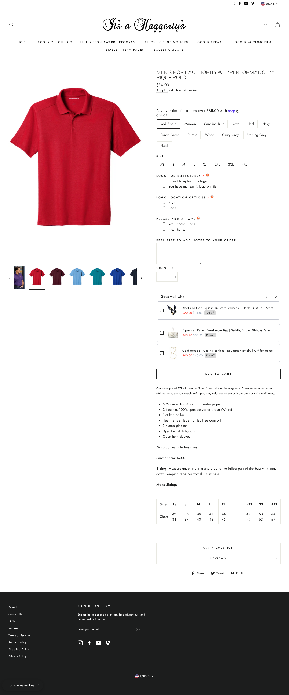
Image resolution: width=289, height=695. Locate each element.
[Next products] (276, 297)
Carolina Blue (214, 123)
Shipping (162, 90)
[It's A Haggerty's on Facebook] (89, 642)
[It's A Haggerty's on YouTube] (98, 642)
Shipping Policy (18, 649)
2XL (217, 164)
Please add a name (176, 219)
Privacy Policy (17, 656)
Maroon (190, 123)
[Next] (139, 278)
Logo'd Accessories (252, 42)
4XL (244, 164)
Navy (266, 123)
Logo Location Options (181, 197)
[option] (75, 166)
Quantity (165, 268)
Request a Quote (167, 50)
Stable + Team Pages (125, 50)
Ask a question (218, 548)
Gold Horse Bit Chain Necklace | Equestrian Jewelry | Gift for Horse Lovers (229, 350)
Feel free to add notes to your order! (197, 240)
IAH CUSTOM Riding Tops (165, 42)
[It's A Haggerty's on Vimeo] (107, 642)
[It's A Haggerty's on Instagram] (80, 642)
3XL (231, 164)
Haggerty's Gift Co (54, 42)
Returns (13, 628)
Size (160, 156)
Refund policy (17, 642)
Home (23, 42)
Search (12, 607)
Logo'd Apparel (210, 42)
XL (204, 164)
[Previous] (11, 278)
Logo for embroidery (178, 176)
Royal (236, 123)
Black (164, 145)
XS (162, 164)
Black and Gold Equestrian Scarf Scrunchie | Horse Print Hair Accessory (229, 308)
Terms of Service (19, 635)
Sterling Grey (256, 134)
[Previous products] (266, 297)
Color (162, 115)
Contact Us (15, 614)
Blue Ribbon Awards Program (108, 42)
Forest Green (170, 134)
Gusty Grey (230, 134)
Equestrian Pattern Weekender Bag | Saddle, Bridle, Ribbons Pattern (227, 330)
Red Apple (168, 123)
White (209, 134)
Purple (192, 134)
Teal (251, 123)
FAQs (11, 621)
